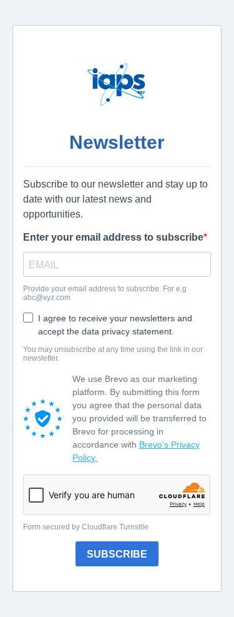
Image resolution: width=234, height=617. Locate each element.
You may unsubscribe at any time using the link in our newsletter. (113, 354)
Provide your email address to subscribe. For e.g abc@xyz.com (105, 293)
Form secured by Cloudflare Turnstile (86, 527)
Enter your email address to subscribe (113, 237)
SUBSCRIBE (117, 554)
